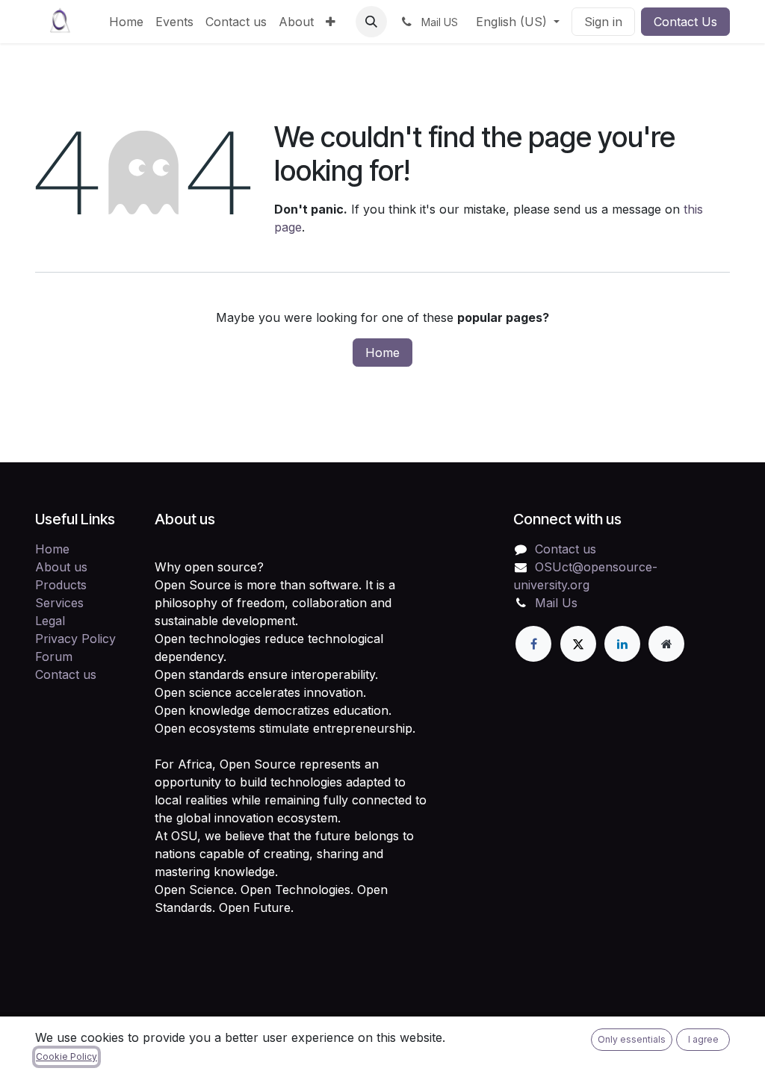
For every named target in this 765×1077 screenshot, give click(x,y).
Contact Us (685, 21)
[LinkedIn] (622, 644)
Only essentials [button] (632, 1039)
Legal (50, 620)
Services (59, 602)
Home (382, 352)
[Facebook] (533, 644)
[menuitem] (126, 22)
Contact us (65, 674)
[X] (578, 644)
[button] (371, 21)
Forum (53, 656)
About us (61, 566)
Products (61, 584)
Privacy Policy (75, 638)
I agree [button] (703, 1039)
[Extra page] (666, 644)
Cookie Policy (66, 1056)
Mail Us (556, 602)
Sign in (603, 21)
